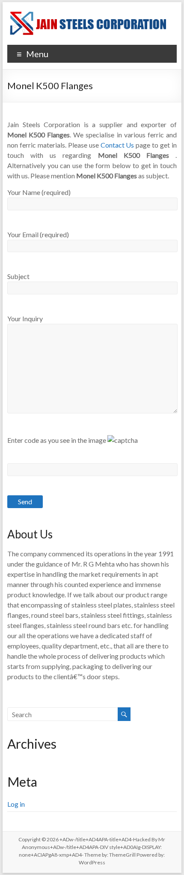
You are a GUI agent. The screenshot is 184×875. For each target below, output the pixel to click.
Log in (16, 804)
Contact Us (117, 145)
